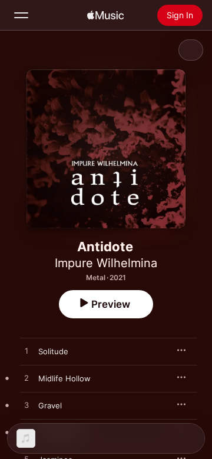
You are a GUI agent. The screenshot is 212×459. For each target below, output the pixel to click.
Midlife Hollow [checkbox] (64, 378)
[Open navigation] (21, 15)
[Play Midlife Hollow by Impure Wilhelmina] (26, 378)
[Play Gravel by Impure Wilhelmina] (26, 405)
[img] (105, 15)
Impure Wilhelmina (106, 263)
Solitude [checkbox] (53, 351)
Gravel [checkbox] (50, 405)
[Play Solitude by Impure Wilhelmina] (26, 351)
